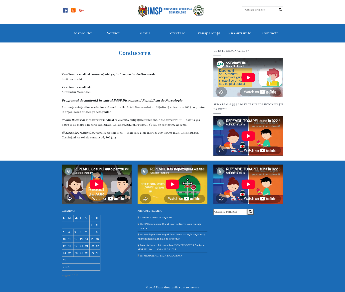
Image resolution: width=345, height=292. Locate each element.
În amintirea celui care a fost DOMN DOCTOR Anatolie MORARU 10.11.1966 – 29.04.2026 (171, 247)
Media (145, 33)
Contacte (270, 33)
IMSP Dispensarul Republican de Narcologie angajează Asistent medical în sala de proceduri (171, 237)
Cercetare (176, 33)
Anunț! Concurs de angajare (156, 217)
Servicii (114, 33)
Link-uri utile (239, 33)
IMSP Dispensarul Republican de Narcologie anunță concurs (169, 226)
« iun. (66, 267)
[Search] (280, 9)
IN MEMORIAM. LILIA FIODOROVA (161, 255)
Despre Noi (82, 33)
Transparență (208, 33)
